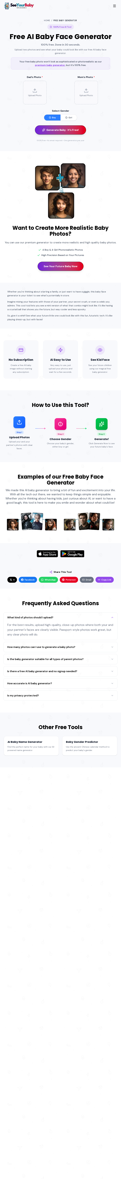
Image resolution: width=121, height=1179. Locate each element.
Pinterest (71, 579)
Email (88, 579)
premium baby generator (50, 65)
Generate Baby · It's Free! (62, 130)
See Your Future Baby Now (60, 266)
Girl (70, 117)
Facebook (30, 579)
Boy (54, 117)
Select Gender (60, 110)
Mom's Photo (86, 77)
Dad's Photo (35, 77)
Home (47, 20)
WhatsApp (50, 579)
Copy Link (106, 579)
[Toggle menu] (114, 6)
